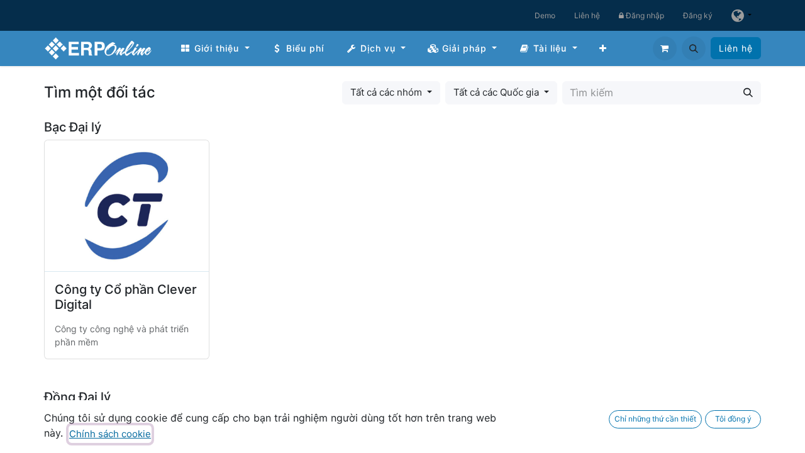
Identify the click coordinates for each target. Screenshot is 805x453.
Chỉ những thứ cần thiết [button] (655, 418)
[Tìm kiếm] (748, 92)
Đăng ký (698, 15)
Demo (545, 15)
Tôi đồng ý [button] (733, 418)
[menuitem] (215, 48)
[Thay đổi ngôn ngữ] (741, 15)
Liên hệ (587, 15)
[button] (694, 48)
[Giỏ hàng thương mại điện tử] (665, 48)
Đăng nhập (644, 15)
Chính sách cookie (110, 434)
